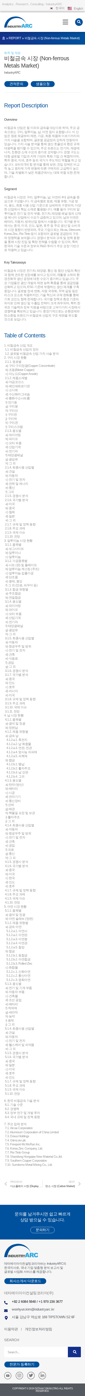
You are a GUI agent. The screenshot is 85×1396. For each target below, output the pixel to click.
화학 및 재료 (12, 53)
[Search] (74, 1352)
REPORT (15, 38)
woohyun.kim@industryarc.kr (33, 1309)
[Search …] (79, 22)
